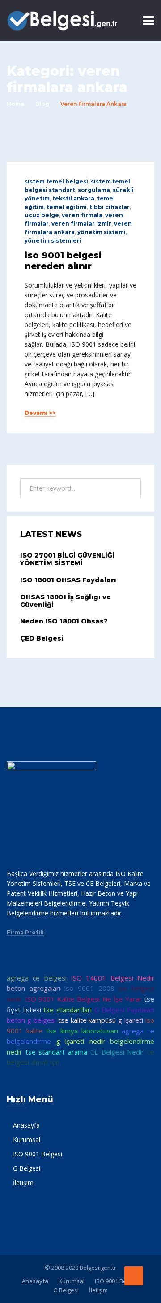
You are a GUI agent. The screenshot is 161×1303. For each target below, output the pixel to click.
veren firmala (82, 215)
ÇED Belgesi (42, 638)
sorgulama (94, 190)
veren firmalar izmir (81, 223)
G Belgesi (26, 1168)
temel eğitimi (67, 207)
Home (15, 103)
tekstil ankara (73, 198)
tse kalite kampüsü (87, 1019)
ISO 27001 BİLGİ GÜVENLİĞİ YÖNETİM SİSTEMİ (67, 559)
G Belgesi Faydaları (124, 1009)
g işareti (130, 1019)
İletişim (23, 1182)
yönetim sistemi (101, 232)
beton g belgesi (31, 1019)
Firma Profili (25, 932)
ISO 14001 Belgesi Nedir (112, 977)
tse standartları (67, 1009)
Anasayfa (26, 1125)
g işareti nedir (80, 1041)
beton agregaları (33, 988)
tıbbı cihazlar (109, 207)
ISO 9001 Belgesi (37, 1154)
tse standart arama (56, 1051)
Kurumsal (26, 1139)
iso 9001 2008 (89, 988)
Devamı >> (40, 413)
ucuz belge (42, 215)
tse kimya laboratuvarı (82, 1030)
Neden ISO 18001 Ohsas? (64, 621)
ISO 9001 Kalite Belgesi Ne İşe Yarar (83, 998)
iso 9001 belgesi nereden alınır (63, 260)
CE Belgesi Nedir (117, 1051)
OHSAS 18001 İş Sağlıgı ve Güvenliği (65, 601)
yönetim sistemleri (53, 240)
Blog (42, 103)
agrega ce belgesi (37, 977)
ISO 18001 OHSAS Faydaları (68, 580)
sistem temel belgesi (56, 181)
